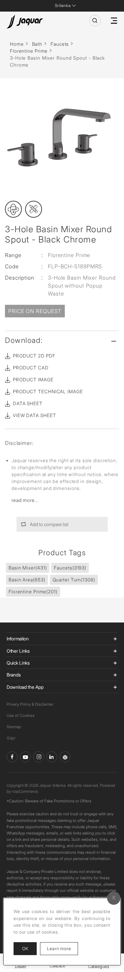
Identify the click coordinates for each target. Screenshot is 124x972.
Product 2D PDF (34, 355)
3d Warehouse (65, 756)
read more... (25, 500)
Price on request (35, 311)
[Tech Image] (33, 209)
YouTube (25, 756)
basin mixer (28, 567)
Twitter (38, 756)
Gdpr (11, 737)
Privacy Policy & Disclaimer (30, 704)
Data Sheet (28, 403)
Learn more (62, 948)
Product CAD (31, 367)
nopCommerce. (25, 791)
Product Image (33, 379)
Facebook (12, 756)
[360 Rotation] (13, 209)
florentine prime (33, 591)
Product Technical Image (48, 391)
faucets (70, 567)
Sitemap (14, 726)
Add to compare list (49, 524)
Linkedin (51, 756)
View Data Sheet (34, 415)
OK (25, 948)
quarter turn (74, 579)
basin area (27, 579)
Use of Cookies (20, 715)
